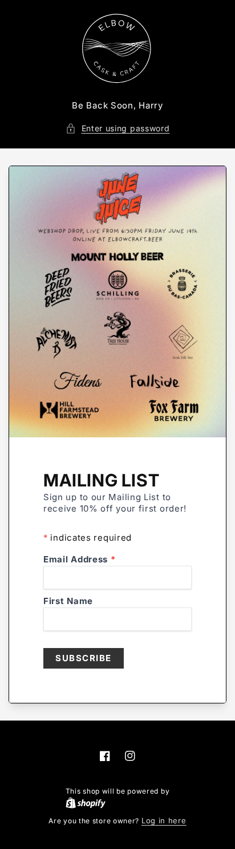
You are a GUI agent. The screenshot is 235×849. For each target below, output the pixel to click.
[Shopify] (118, 802)
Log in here (164, 820)
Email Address (79, 559)
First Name (68, 600)
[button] (118, 128)
